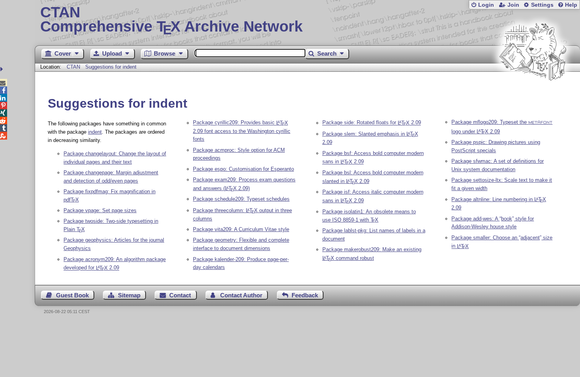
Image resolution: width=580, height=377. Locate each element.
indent (95, 132)
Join (513, 5)
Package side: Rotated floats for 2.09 (371, 123)
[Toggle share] (2, 69)
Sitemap (129, 295)
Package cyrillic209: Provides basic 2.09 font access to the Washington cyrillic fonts (241, 131)
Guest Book (72, 295)
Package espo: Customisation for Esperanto (243, 169)
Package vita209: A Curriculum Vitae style (241, 229)
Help (571, 5)
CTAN (73, 67)
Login (486, 5)
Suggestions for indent (111, 67)
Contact (180, 295)
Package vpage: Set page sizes (100, 210)
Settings (542, 5)
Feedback (305, 295)
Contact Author (241, 295)
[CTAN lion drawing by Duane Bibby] (532, 95)
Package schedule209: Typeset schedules (241, 199)
